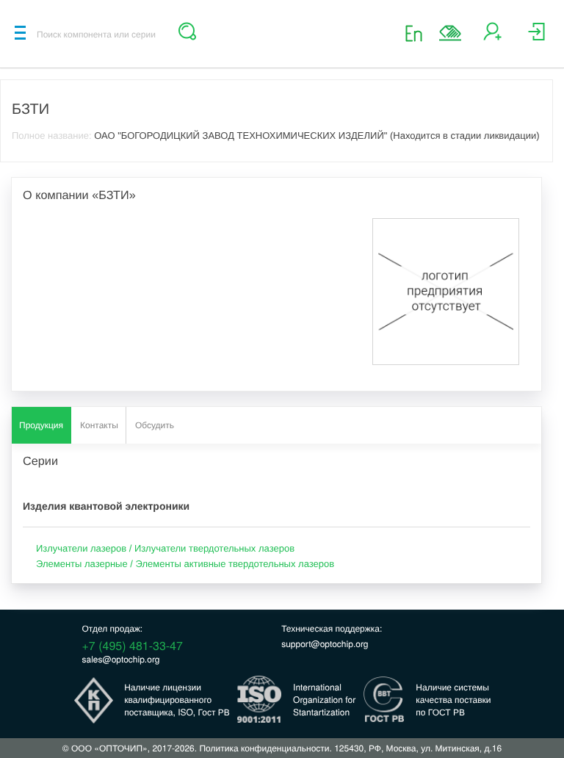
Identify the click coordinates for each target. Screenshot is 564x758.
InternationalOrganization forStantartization (324, 699)
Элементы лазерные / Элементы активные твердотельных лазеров (185, 563)
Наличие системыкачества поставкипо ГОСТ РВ (453, 699)
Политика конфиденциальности (264, 748)
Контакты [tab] (99, 425)
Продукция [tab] (41, 425)
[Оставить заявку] (450, 33)
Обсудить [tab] (154, 425)
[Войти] (536, 37)
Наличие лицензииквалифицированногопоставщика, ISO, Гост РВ (177, 699)
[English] (418, 32)
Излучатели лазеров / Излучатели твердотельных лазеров (165, 548)
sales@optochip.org (121, 659)
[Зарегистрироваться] (492, 37)
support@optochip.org (324, 644)
